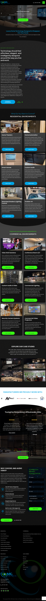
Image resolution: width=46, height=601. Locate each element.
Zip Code (31, 491)
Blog (24, 565)
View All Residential (4, 550)
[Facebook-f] (1, 591)
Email (30, 486)
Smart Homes (3, 540)
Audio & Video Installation (27, 540)
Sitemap (24, 569)
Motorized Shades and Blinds (6, 546)
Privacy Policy (25, 567)
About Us (24, 556)
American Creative (39, 598)
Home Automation (4, 538)
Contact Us (25, 562)
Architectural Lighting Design (6, 548)
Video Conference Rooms (28, 538)
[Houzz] (4, 591)
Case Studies (3, 558)
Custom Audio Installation (5, 542)
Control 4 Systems (4, 562)
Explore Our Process (4, 556)
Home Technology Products (6, 560)
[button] (43, 2)
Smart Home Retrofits (5, 567)
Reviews (24, 558)
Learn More (23, 20)
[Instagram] (6, 591)
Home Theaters (3, 533)
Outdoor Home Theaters (5, 544)
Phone (30, 482)
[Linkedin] (8, 591)
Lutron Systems (3, 565)
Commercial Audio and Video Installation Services (32, 533)
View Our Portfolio (4, 569)
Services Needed (32, 496)
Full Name (31, 477)
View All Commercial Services (28, 542)
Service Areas (25, 560)
